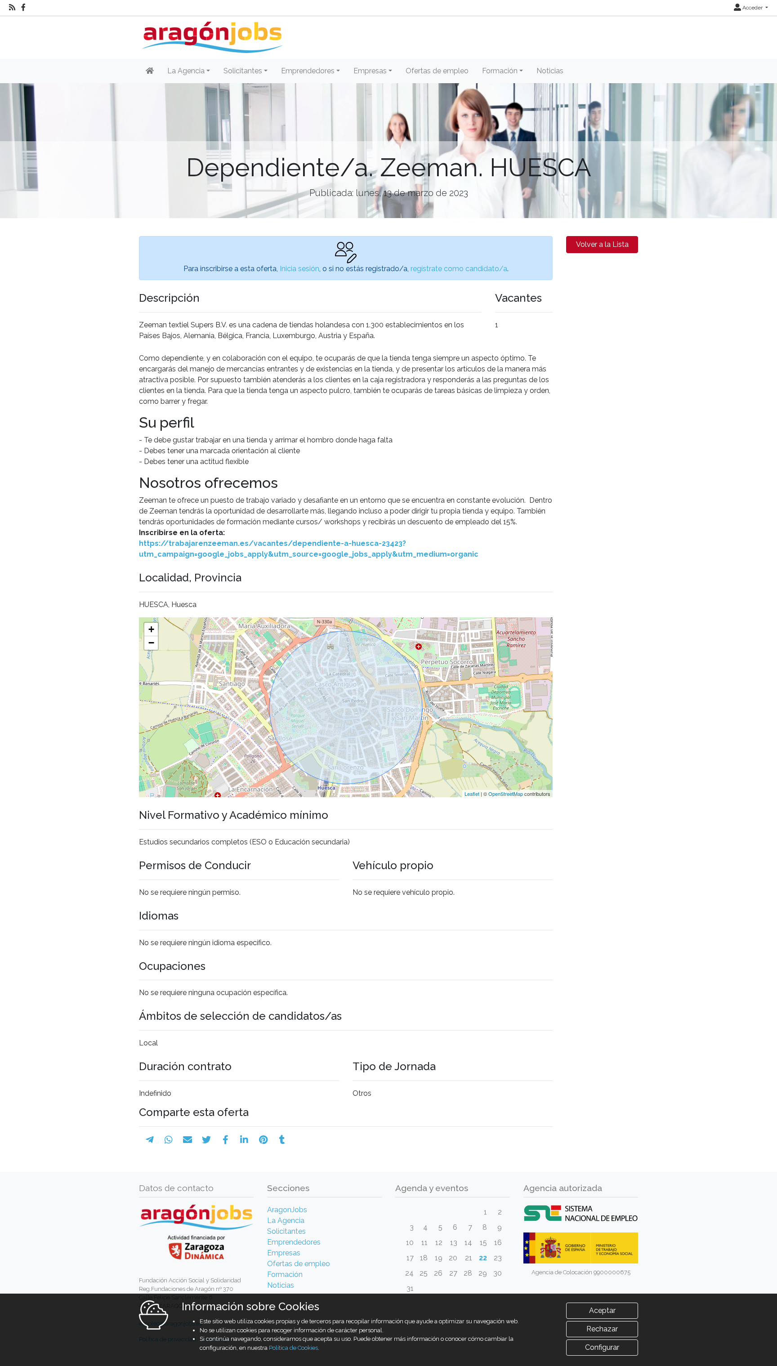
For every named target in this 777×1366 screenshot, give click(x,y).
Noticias (549, 71)
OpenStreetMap (505, 793)
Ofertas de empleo (437, 71)
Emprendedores (294, 1242)
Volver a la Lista (602, 244)
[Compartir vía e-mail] (187, 1139)
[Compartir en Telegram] (150, 1139)
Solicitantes (286, 1231)
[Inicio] (211, 34)
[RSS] (12, 7)
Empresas (283, 1253)
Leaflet (471, 793)
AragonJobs (287, 1209)
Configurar (602, 1347)
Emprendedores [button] (308, 71)
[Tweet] (206, 1139)
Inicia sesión (299, 268)
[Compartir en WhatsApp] (169, 1139)
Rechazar (602, 1329)
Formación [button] (500, 71)
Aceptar (602, 1310)
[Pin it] (263, 1139)
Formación (285, 1274)
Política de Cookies (293, 1347)
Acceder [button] (752, 7)
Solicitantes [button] (242, 71)
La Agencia (285, 1220)
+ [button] (151, 629)
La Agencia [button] (186, 71)
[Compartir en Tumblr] (282, 1139)
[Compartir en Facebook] (225, 1139)
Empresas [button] (370, 71)
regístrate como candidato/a (459, 268)
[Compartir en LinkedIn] (244, 1139)
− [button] (151, 642)
